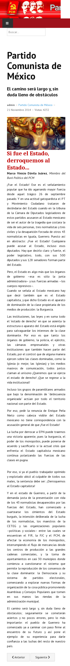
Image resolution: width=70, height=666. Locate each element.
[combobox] (26, 32)
